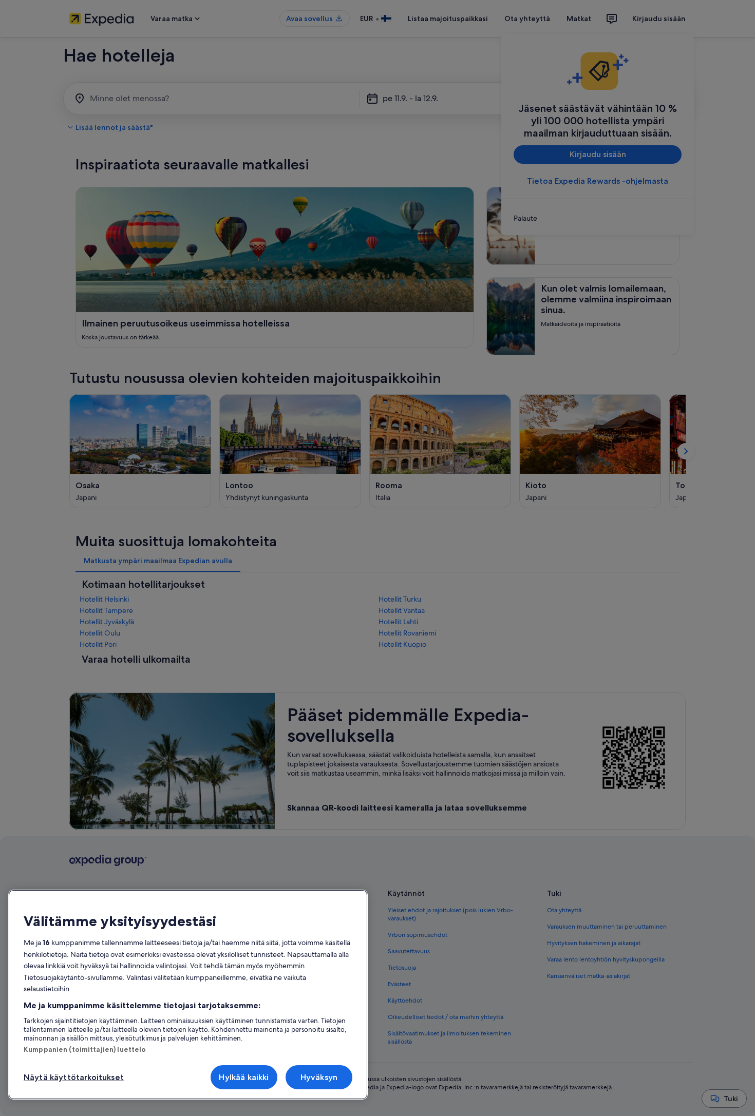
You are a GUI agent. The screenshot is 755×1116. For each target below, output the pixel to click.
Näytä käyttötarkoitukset (74, 1077)
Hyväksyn (318, 1077)
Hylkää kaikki (244, 1077)
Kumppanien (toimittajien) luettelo (85, 1049)
